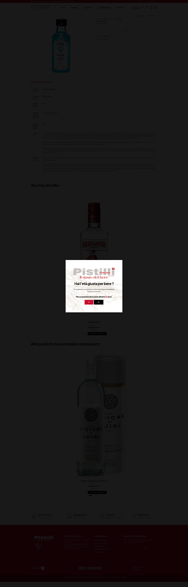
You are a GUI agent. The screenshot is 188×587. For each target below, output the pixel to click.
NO (99, 302)
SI (88, 302)
